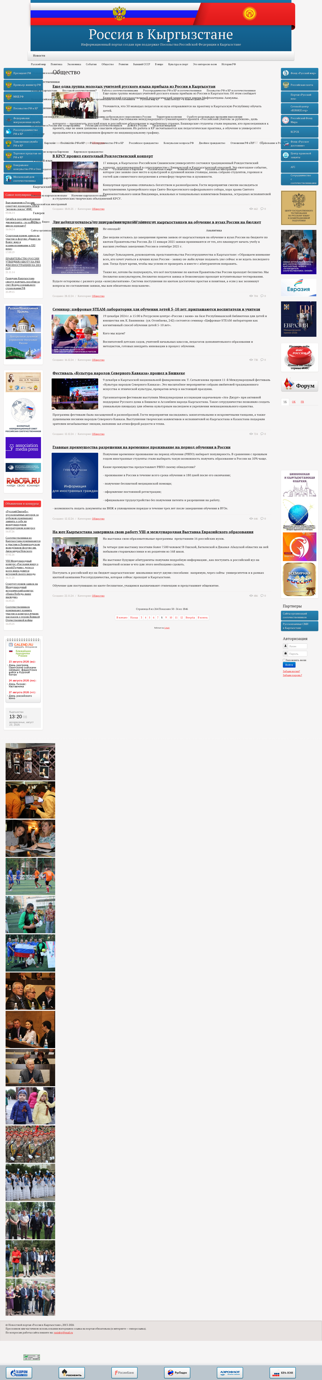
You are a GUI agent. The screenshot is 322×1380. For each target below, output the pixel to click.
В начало (121, 617)
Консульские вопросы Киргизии (50, 151)
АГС (293, 167)
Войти (289, 664)
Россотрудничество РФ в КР (107, 143)
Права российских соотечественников (53, 99)
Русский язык (43, 160)
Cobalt (167, 628)
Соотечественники (46, 82)
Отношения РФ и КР (242, 143)
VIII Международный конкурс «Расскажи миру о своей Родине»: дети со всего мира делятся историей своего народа (22, 567)
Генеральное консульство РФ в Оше (27, 167)
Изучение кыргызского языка (88, 195)
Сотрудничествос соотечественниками (303, 179)
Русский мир (38, 64)
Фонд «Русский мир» (303, 73)
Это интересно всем (205, 64)
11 (176, 617)
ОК (294, 401)
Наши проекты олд (76, 221)
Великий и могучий (189, 169)
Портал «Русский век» (301, 96)
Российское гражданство (144, 143)
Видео (46, 221)
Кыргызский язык (46, 187)
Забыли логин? (291, 671)
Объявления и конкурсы (45, 73)
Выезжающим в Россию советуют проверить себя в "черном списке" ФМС (22, 206)
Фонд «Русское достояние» (300, 143)
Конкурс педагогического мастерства (53, 169)
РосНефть (71, 1373)
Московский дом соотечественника (24, 178)
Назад (134, 617)
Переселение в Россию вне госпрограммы (55, 125)
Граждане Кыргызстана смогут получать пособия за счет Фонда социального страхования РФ (23, 283)
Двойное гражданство (212, 143)
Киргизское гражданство (88, 151)
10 (170, 617)
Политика (56, 64)
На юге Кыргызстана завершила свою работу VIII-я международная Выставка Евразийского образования (153, 531)
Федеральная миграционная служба (26, 120)
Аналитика (214, 230)
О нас (57, 221)
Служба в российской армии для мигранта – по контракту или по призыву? (23, 222)
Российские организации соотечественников (108, 99)
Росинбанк (124, 1373)
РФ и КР (39, 134)
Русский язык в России (94, 169)
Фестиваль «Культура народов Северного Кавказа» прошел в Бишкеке (119, 373)
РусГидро (177, 1373)
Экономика (74, 64)
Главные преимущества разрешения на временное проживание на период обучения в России (142, 447)
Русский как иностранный (220, 169)
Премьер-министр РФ (27, 85)
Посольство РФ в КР (73, 143)
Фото (34, 221)
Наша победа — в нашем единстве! (184, 99)
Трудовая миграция (164, 125)
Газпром (19, 1373)
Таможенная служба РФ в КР (25, 143)
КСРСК (295, 131)
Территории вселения (169, 116)
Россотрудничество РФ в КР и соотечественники (172, 90)
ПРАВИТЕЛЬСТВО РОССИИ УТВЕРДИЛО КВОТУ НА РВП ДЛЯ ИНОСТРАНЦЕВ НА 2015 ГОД (23, 263)
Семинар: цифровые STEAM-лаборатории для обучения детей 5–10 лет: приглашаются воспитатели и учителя (156, 309)
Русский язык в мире (160, 169)
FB (302, 401)
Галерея (39, 213)
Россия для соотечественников (103, 125)
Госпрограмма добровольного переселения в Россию (120, 116)
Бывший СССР (141, 64)
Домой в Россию (137, 125)
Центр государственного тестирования (54, 178)
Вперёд (190, 617)
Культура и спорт (178, 64)
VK (285, 401)
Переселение (42, 108)
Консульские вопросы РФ (179, 143)
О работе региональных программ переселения (214, 116)
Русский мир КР (149, 99)
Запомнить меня (296, 660)
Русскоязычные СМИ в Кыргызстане (134, 221)
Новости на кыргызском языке (49, 195)
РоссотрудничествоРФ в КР (25, 131)
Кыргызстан (16, 711)
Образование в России (273, 143)
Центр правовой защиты (301, 155)
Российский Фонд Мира (301, 120)
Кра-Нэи (282, 1373)
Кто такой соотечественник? (79, 90)
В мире (159, 64)
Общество (108, 64)
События (91, 64)
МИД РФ (18, 96)
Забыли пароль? (292, 675)
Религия (123, 64)
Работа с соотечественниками (120, 90)
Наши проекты (100, 221)
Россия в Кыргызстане (161, 34)
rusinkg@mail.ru (63, 1332)
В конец (203, 617)
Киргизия (49, 143)
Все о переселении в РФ (45, 116)
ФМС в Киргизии (73, 116)
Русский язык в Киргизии (128, 169)
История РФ (229, 64)
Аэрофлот (230, 1373)
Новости (39, 55)
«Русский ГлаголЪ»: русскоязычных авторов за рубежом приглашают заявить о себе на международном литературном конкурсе (22, 519)
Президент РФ (22, 73)
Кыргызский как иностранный (49, 204)
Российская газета (302, 85)
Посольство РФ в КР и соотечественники (231, 90)
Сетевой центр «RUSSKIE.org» (300, 108)
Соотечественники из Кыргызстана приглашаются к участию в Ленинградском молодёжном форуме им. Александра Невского (23, 544)
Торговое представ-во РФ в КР (27, 155)
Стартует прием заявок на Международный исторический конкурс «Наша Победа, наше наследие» (22, 590)
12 (181, 617)
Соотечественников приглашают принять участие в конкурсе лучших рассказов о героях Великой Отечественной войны (23, 613)
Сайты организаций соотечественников (54, 230)
